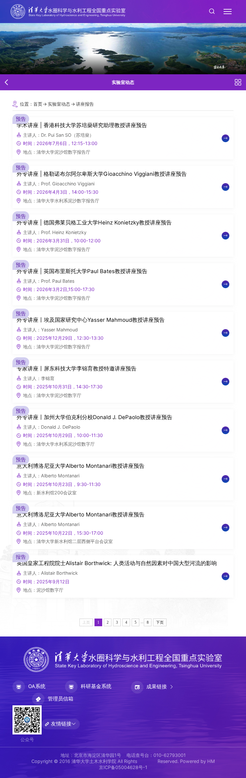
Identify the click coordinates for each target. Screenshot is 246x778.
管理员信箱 (60, 699)
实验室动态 (59, 104)
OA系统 (36, 686)
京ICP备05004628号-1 (123, 767)
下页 (160, 622)
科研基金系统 (96, 686)
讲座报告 (85, 104)
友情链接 (61, 724)
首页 (37, 104)
